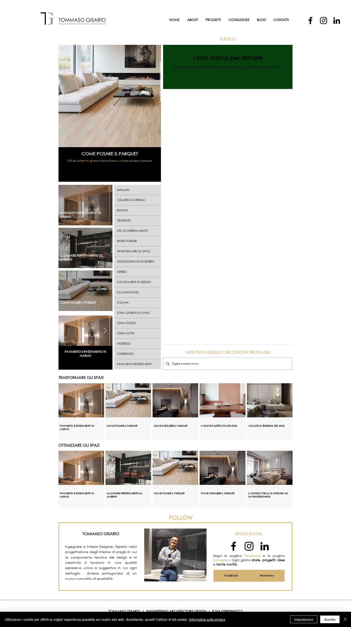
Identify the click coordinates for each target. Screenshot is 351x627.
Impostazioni (303, 619)
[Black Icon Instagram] (249, 546)
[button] (238, 20)
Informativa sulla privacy (207, 619)
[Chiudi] (345, 619)
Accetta (329, 619)
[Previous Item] (66, 96)
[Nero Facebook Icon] (233, 546)
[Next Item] (153, 96)
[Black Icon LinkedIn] (265, 546)
